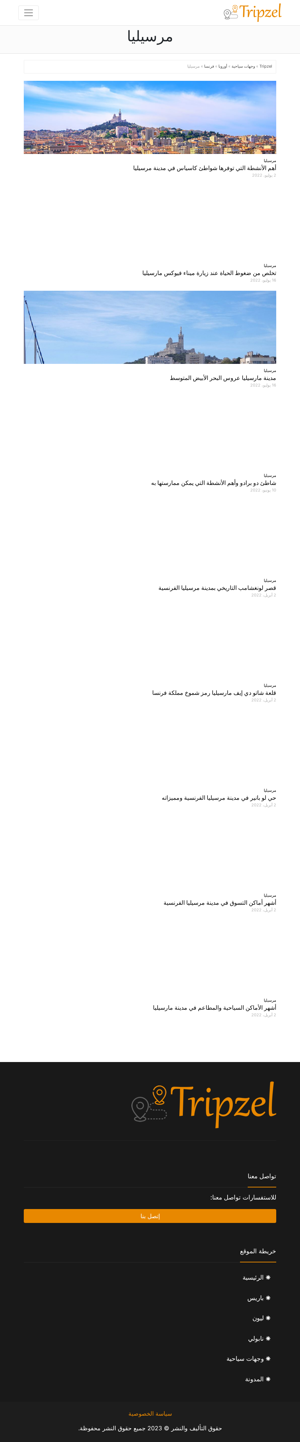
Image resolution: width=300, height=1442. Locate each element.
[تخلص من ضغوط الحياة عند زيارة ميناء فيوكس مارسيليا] (150, 222)
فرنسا (209, 66)
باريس (255, 1298)
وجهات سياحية (243, 66)
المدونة (254, 1379)
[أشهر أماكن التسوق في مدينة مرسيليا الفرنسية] (150, 852)
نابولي (256, 1338)
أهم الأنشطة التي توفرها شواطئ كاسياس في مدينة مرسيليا (204, 168)
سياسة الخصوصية (150, 1413)
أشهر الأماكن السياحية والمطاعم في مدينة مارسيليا (214, 1007)
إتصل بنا (150, 1216)
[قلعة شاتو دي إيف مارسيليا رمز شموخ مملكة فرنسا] (150, 642)
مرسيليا (270, 160)
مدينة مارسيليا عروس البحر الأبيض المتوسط (223, 377)
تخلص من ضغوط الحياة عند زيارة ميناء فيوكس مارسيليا (209, 272)
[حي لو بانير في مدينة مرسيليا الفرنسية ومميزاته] (150, 747)
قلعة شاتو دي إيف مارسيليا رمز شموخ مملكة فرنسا (214, 692)
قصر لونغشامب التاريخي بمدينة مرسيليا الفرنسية (217, 587)
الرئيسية (253, 1277)
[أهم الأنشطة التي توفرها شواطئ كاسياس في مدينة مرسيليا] (150, 117)
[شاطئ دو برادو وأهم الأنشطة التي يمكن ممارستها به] (150, 432)
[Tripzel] (252, 12)
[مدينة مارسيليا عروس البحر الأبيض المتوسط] (150, 327)
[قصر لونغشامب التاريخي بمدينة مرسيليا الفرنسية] (150, 537)
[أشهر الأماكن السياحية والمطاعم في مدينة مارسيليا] (150, 957)
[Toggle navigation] (28, 12)
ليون (258, 1318)
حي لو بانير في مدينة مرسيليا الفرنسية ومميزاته (219, 797)
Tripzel (265, 66)
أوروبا (222, 66)
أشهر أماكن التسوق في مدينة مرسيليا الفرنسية (220, 902)
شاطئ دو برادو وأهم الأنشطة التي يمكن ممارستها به (213, 482)
